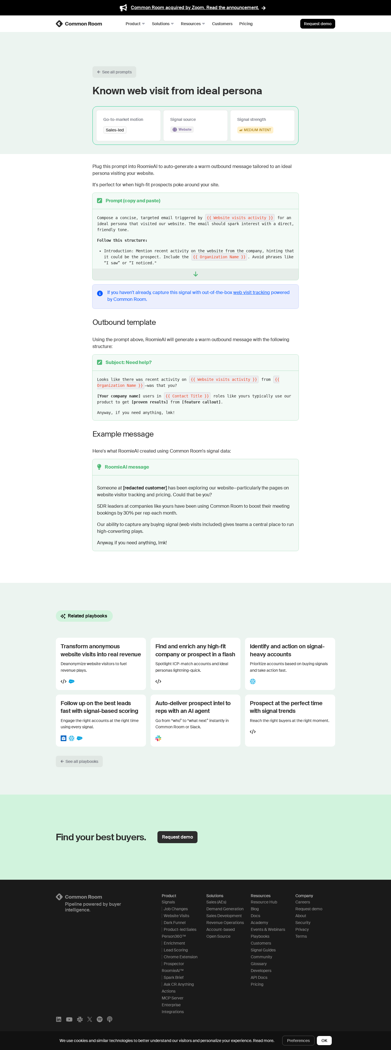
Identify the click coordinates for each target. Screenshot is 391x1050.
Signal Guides (263, 950)
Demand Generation (225, 909)
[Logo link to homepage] (102, 896)
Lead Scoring (176, 950)
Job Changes (176, 909)
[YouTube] (69, 1019)
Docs (255, 915)
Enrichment (174, 943)
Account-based (220, 929)
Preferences (298, 1040)
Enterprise (171, 1005)
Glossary (259, 963)
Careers (302, 902)
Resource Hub (264, 902)
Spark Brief (173, 977)
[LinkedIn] (59, 1019)
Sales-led (115, 130)
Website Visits (176, 915)
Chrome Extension (181, 957)
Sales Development (224, 915)
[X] (89, 1019)
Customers (222, 23)
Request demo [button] (177, 837)
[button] (114, 72)
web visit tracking (251, 292)
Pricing (246, 23)
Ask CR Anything (179, 984)
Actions (168, 991)
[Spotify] (99, 1019)
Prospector (174, 963)
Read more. (263, 1040)
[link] (79, 23)
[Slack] (80, 1019)
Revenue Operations (225, 922)
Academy (259, 922)
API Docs (259, 977)
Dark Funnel (174, 922)
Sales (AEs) (216, 902)
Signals (168, 902)
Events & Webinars (268, 929)
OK (324, 1040)
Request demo (317, 23)
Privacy (302, 929)
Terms (301, 936)
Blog (255, 909)
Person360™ (174, 936)
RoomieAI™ (173, 970)
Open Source (218, 936)
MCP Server (172, 998)
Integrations (173, 1011)
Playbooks (260, 936)
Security (303, 922)
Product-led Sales (180, 929)
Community (261, 957)
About (300, 915)
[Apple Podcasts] (109, 1019)
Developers (261, 970)
